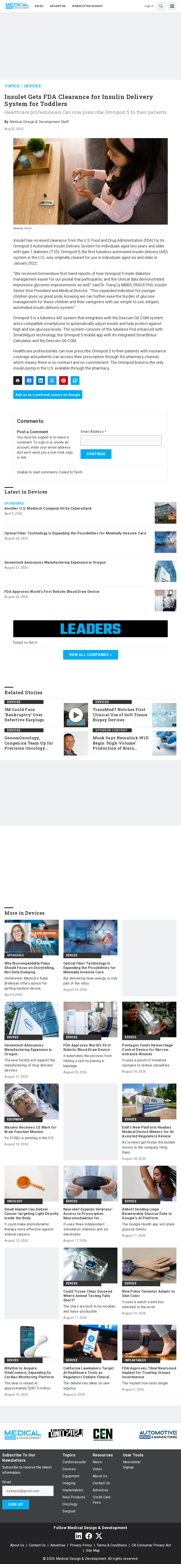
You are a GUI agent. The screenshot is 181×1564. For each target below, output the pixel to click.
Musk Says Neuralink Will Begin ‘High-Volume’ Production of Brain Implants (121, 743)
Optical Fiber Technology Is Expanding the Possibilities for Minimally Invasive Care (75, 533)
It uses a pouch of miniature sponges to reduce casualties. (146, 1062)
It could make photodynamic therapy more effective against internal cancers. (29, 1229)
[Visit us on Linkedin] (78, 1535)
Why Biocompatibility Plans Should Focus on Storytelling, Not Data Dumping (29, 967)
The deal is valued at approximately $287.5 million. (27, 1385)
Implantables (135, 1360)
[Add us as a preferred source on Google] (75, 380)
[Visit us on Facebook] (88, 1535)
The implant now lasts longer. (145, 1383)
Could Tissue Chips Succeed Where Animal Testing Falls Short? (87, 1295)
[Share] (29, 380)
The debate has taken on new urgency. (86, 1385)
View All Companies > (90, 655)
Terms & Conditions (112, 1545)
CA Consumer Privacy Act (151, 1545)
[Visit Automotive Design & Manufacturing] (158, 1434)
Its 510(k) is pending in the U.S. (29, 1138)
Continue (96, 454)
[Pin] (63, 380)
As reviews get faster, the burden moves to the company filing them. (148, 1147)
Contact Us (37, 1545)
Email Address (93, 431)
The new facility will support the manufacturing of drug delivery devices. (29, 1065)
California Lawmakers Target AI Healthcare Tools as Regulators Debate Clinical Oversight (88, 1372)
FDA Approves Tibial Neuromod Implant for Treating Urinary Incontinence (149, 1372)
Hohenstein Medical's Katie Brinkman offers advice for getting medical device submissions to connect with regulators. (27, 983)
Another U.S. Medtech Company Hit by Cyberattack (48, 508)
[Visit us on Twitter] (99, 1535)
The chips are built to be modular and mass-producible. (89, 1308)
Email (6, 1482)
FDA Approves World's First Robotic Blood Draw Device (51, 592)
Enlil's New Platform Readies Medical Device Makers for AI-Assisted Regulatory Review (148, 1131)
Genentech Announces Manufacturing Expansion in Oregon (55, 562)
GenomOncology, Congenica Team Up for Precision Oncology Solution (28, 743)
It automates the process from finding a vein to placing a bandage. (87, 1061)
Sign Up (15, 1504)
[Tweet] (52, 380)
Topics (11, 86)
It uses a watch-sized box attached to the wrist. (143, 1304)
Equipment (15, 1119)
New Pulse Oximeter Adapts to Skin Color (148, 1293)
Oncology (15, 1201)
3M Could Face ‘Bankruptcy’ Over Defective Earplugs (24, 715)
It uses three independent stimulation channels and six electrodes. (85, 1229)
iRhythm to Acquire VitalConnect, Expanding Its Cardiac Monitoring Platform (29, 1372)
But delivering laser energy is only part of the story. (90, 980)
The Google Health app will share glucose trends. (148, 1226)
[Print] (17, 380)
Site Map (93, 1550)
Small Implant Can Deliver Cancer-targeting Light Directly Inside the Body (31, 1213)
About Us (17, 1545)
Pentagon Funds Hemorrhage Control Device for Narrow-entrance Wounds (147, 1049)
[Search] (160, 6)
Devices (32, 86)
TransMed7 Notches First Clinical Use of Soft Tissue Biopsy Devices (120, 715)
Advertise (57, 1545)
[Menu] (172, 6)
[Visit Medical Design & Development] (22, 1434)
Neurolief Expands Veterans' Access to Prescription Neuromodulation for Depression (88, 1213)
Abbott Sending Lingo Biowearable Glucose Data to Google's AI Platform (147, 1213)
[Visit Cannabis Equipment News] (103, 1434)
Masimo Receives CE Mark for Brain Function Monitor (30, 1129)
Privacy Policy (81, 1545)
